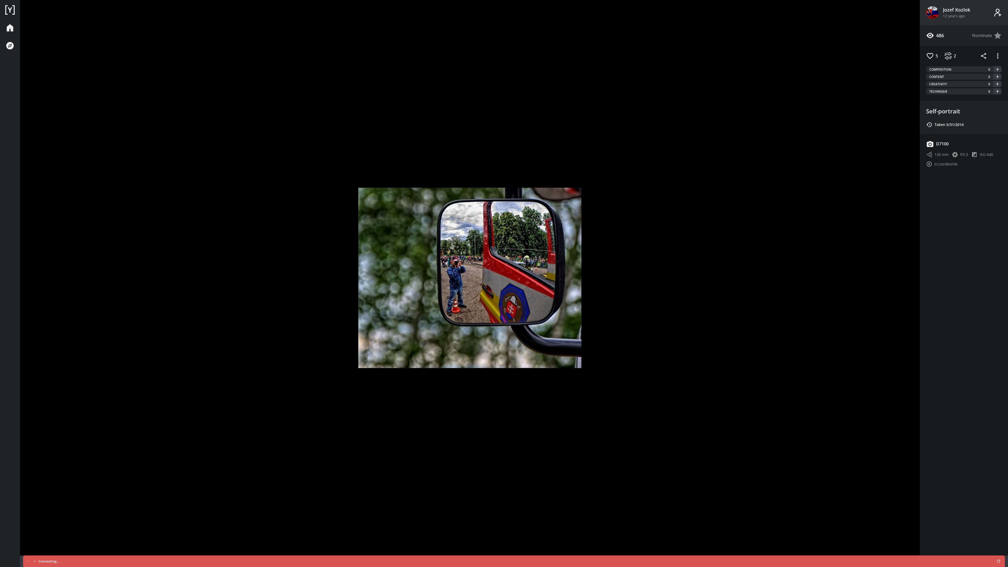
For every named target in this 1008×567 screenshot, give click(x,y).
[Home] (10, 10)
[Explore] (10, 46)
